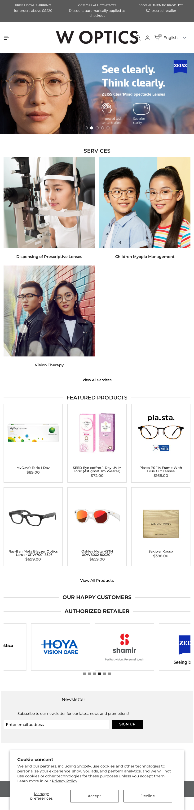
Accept (94, 796)
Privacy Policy (64, 781)
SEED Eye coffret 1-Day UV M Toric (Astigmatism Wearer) (97, 469)
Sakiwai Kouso (161, 551)
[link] (97, 93)
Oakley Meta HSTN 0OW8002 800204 (97, 553)
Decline (148, 796)
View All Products (97, 580)
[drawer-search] (138, 38)
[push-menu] (6, 38)
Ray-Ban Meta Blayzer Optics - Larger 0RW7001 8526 (33, 553)
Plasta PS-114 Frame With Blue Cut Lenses (161, 469)
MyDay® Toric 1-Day (33, 467)
